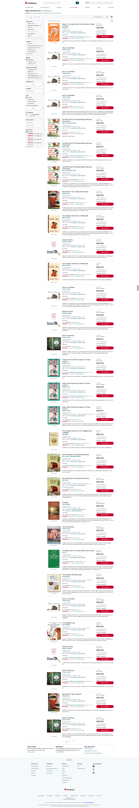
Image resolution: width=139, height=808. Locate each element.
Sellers (98, 7)
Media (63, 768)
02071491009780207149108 (78, 32)
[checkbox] (26, 23)
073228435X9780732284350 (78, 222)
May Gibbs (65, 434)
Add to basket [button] (105, 36)
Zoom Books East (69, 202)
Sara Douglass (66, 504)
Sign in (93, 2)
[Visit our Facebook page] (93, 766)
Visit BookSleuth (60, 752)
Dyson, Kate (73, 123)
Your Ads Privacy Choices (67, 777)
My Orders (33, 773)
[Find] (77, 3)
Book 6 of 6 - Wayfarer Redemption (74, 510)
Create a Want (31, 752)
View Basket (33, 775)
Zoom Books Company (71, 179)
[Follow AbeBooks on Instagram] (93, 772)
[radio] (26, 61)
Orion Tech (68, 132)
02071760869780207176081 (78, 581)
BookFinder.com (69, 798)
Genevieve (65, 27)
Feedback (137, 288)
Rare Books (59, 7)
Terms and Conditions (89, 802)
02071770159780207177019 (78, 533)
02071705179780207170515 (78, 246)
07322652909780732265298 (78, 509)
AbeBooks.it (65, 795)
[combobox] (59, 3)
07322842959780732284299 (78, 439)
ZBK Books (68, 537)
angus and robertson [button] (37, 13)
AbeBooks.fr (57, 795)
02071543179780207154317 (78, 368)
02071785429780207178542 (78, 342)
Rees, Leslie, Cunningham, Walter (71, 456)
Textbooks (87, 7)
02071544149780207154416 (78, 128)
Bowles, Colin (66, 363)
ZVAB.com (99, 795)
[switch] (27, 114)
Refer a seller (49, 773)
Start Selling (111, 7)
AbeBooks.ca (83, 795)
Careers (63, 770)
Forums (63, 773)
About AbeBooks (65, 766)
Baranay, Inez (66, 193)
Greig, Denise (66, 576)
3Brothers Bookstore (70, 274)
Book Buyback (49, 770)
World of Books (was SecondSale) (73, 36)
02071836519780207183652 (78, 629)
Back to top (69, 759)
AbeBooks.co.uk (41, 795)
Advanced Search (29, 7)
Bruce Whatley (66, 624)
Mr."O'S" (64, 552)
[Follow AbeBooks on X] (93, 769)
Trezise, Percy (66, 528)
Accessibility (64, 782)
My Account (99, 2)
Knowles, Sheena (67, 241)
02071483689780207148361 (78, 557)
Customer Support (81, 768)
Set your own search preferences (93, 753)
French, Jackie (66, 49)
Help (111, 2)
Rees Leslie (65, 480)
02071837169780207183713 (78, 198)
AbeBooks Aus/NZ (74, 795)
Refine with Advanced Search (53, 13)
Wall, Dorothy (66, 217)
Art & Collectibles (73, 7)
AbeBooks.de (49, 795)
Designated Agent (65, 780)
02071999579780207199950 (78, 54)
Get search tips (88, 748)
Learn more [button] (28, 146)
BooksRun (67, 250)
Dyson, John (65, 123)
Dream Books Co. (69, 106)
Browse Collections (45, 7)
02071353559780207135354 (78, 461)
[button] (27, 17)
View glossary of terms (90, 750)
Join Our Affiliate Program (52, 768)
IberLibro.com (91, 795)
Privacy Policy (64, 775)
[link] (111, 17)
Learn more (28, 53)
